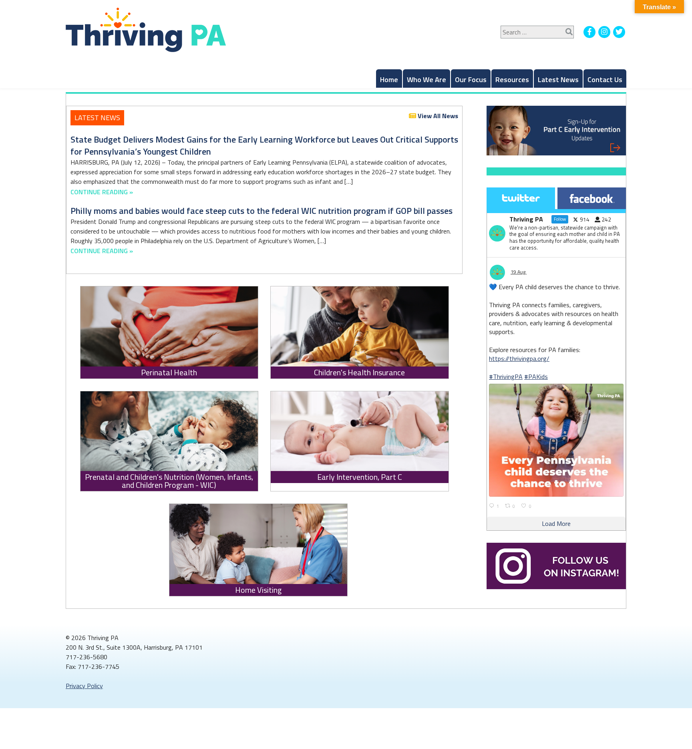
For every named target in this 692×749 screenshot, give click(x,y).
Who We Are (426, 79)
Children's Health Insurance (359, 372)
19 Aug (519, 272)
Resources (512, 79)
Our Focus (471, 79)
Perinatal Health (169, 372)
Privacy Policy (84, 686)
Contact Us (604, 79)
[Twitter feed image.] (556, 440)
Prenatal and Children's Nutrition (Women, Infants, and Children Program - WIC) (169, 481)
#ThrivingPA (506, 376)
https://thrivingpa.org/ (519, 358)
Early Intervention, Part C (359, 477)
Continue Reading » (101, 192)
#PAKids (536, 376)
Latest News (558, 79)
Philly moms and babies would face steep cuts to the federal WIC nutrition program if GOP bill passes (261, 210)
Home (389, 79)
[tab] (521, 198)
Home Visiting (258, 590)
